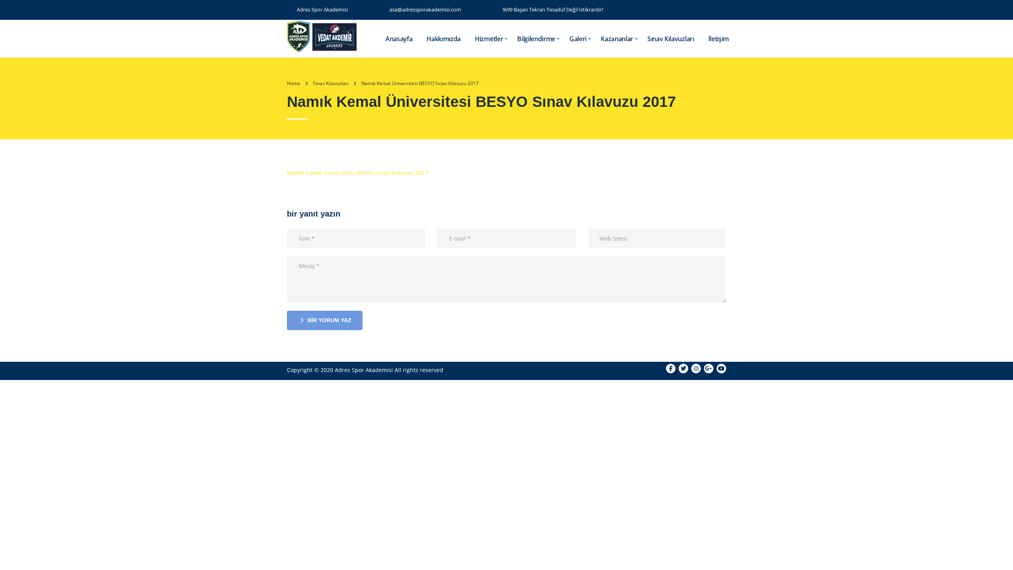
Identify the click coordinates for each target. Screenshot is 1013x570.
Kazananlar (617, 38)
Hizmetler (489, 38)
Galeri (577, 38)
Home (293, 83)
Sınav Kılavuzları (670, 38)
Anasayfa (398, 38)
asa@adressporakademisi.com (425, 9)
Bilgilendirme (536, 38)
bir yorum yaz (329, 320)
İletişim (718, 38)
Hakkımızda (444, 38)
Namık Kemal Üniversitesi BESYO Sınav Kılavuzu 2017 (357, 173)
